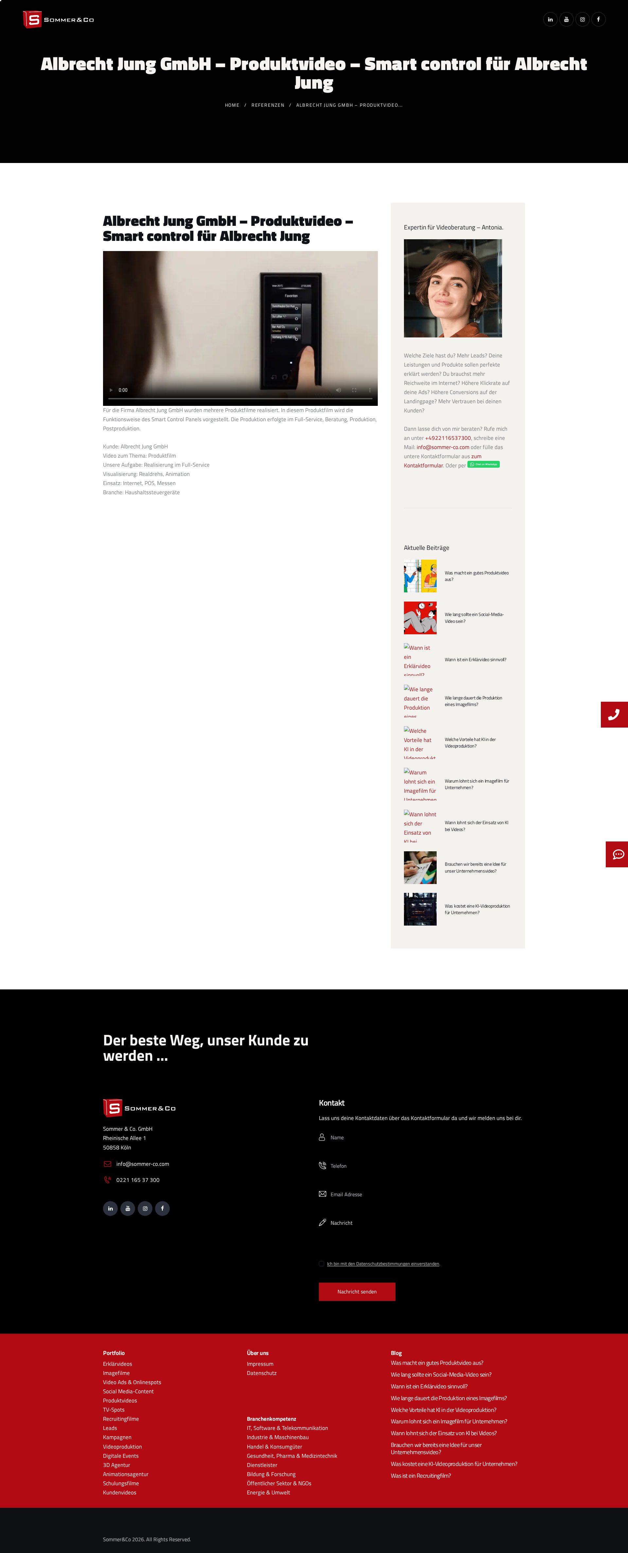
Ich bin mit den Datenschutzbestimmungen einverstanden (383, 1263)
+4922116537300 (448, 438)
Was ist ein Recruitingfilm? (421, 1475)
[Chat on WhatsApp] (483, 465)
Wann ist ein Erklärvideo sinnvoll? (475, 659)
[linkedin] (550, 19)
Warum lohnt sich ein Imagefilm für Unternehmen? (477, 784)
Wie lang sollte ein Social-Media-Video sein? (474, 617)
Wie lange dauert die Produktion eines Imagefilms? (473, 701)
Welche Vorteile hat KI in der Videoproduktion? (470, 742)
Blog (396, 1353)
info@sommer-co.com (443, 447)
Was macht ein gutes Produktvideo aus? (476, 576)
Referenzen (268, 105)
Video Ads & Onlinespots (132, 1382)
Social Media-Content (128, 1391)
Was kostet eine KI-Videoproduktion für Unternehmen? (477, 909)
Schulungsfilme (121, 1483)
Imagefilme (116, 1373)
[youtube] (566, 19)
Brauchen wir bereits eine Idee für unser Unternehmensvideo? (475, 867)
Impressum (260, 1364)
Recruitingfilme (121, 1419)
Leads (110, 1428)
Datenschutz (262, 1373)
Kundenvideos (119, 1492)
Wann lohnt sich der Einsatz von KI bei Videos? (476, 825)
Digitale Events (121, 1456)
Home (232, 105)
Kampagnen (117, 1437)
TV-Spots (114, 1409)
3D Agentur (116, 1465)
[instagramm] (582, 19)
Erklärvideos (117, 1364)
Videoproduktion (122, 1446)
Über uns (258, 1353)
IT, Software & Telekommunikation (287, 1428)
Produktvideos (120, 1400)
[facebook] (598, 19)
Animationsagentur (125, 1474)
